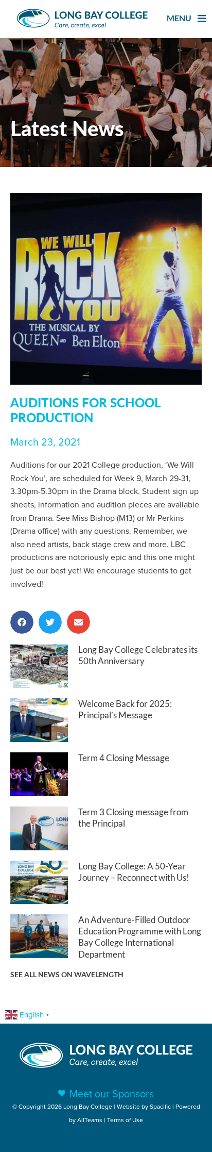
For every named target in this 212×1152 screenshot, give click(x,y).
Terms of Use (125, 1119)
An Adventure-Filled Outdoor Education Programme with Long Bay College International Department (139, 936)
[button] (21, 622)
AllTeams (89, 1119)
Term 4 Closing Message (123, 757)
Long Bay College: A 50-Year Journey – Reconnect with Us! (133, 872)
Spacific (160, 1106)
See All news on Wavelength (66, 974)
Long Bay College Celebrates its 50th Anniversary (138, 655)
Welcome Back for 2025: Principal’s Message (125, 709)
